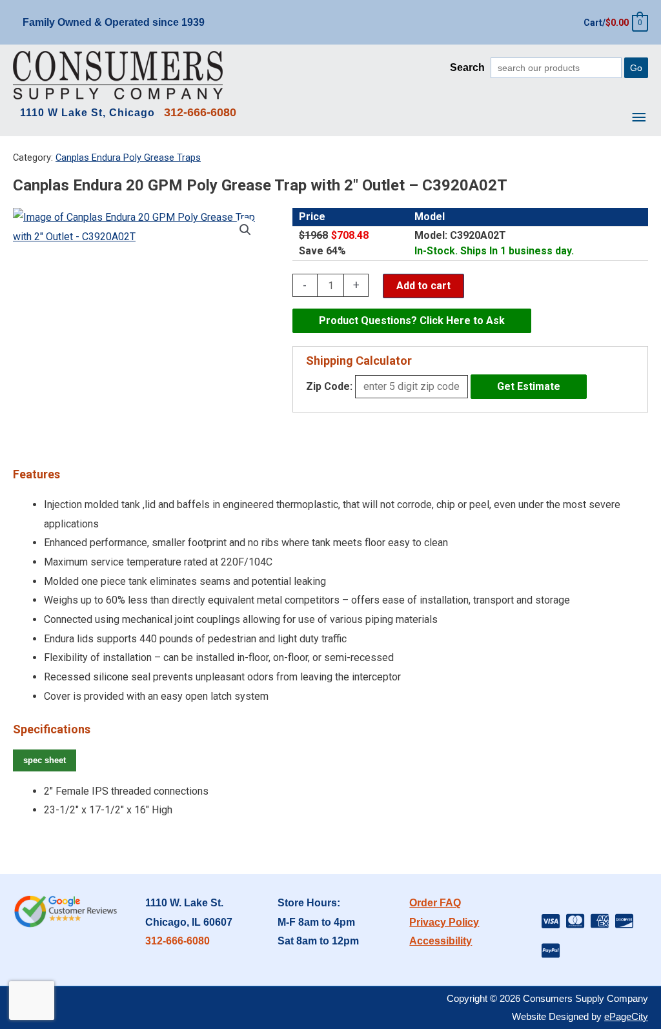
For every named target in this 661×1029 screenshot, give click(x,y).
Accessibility (440, 940)
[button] (245, 229)
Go (636, 68)
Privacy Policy (444, 922)
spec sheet (44, 760)
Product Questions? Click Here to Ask (412, 320)
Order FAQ (435, 902)
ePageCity (626, 1016)
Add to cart (423, 286)
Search (467, 67)
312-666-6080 (177, 940)
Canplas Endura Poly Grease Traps (128, 157)
